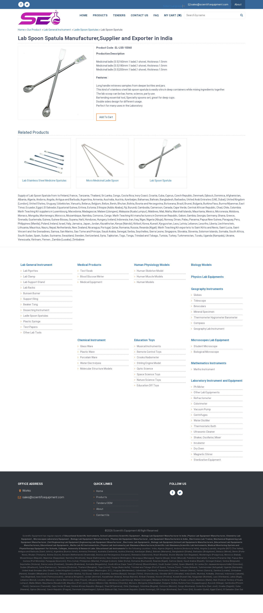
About (238, 4)
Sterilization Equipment (207, 459)
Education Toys (144, 340)
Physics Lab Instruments (113, 545)
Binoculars (200, 306)
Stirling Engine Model (149, 363)
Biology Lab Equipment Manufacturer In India (164, 536)
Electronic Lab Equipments (136, 542)
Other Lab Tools (32, 332)
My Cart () (173, 15)
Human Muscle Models (150, 276)
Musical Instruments (149, 346)
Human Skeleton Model (150, 270)
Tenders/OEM (104, 503)
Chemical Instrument (91, 340)
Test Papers (30, 327)
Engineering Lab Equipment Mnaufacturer (101, 542)
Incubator (199, 443)
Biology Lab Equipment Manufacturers (90, 539)
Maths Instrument (204, 369)
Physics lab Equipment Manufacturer (129, 539)
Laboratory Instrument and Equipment (216, 380)
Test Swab (86, 270)
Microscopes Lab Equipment (210, 340)
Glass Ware (86, 346)
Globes (198, 295)
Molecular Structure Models (96, 368)
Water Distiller (202, 420)
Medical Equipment (91, 282)
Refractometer (202, 398)
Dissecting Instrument (36, 310)
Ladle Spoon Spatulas (86, 29)
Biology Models (201, 265)
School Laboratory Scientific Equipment (120, 536)
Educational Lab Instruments (110, 548)
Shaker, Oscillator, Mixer (207, 437)
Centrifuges (201, 414)
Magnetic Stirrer (203, 454)
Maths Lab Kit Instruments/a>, (85, 545)
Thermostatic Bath (205, 426)
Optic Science (145, 368)
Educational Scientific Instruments (81, 536)
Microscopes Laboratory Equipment (51, 539)
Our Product (34, 29)
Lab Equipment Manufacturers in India (168, 539)
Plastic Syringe (31, 321)
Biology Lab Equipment (162, 542)
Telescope (200, 300)
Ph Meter (199, 386)
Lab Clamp (29, 276)
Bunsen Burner (31, 293)
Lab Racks (29, 287)
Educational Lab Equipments (54, 545)
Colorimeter (200, 403)
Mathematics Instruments (208, 363)
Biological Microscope (206, 351)
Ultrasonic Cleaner (204, 431)
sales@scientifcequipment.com (43, 497)
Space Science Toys (148, 374)
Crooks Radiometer (148, 357)
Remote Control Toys (149, 351)
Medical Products (89, 265)
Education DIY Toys (148, 385)
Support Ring (30, 298)
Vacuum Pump (202, 409)
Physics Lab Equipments (207, 277)
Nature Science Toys (149, 379)
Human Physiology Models (152, 265)
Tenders (119, 15)
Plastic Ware (87, 351)
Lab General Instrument (57, 29)
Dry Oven (199, 448)
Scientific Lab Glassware (167, 545)
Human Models (145, 282)
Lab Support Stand (34, 282)
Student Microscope (205, 346)
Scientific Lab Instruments (193, 545)
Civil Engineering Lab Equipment (63, 542)
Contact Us (139, 15)
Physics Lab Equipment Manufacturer (206, 536)
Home (83, 15)
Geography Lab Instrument (209, 328)
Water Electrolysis (90, 363)
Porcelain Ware (88, 357)
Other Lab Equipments (207, 392)
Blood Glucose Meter (92, 276)
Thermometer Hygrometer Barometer (216, 317)
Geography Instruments (207, 289)
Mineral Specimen (204, 311)
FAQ (156, 15)
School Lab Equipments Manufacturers (193, 542)
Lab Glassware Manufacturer (140, 545)
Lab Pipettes (30, 270)
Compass (199, 323)
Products (100, 15)
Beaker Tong (30, 304)
